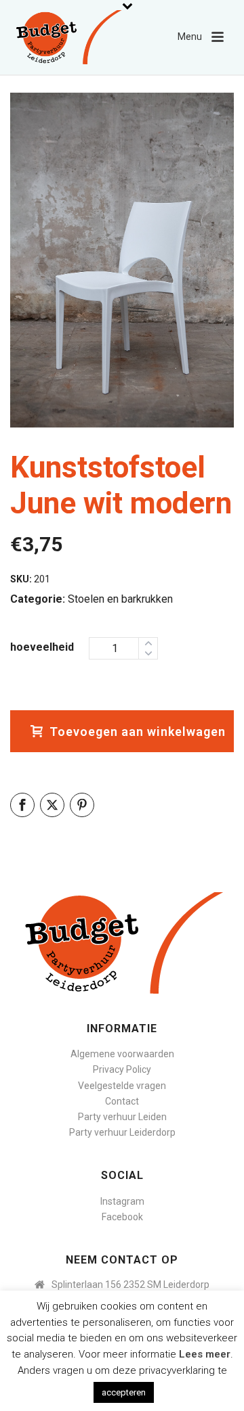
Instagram (122, 1201)
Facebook (122, 1216)
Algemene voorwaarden (122, 1053)
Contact (122, 1101)
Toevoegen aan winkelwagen (137, 731)
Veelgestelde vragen (122, 1085)
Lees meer (204, 1354)
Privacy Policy (122, 1069)
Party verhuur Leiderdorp (122, 1132)
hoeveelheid (42, 647)
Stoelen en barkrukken (120, 599)
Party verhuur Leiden (122, 1116)
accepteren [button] (124, 1392)
